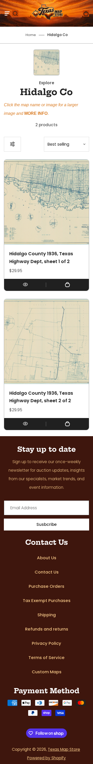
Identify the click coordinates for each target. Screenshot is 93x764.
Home (31, 34)
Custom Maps (46, 672)
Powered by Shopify (46, 758)
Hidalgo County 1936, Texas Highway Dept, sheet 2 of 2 (41, 397)
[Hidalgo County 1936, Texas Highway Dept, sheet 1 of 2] (46, 202)
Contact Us (47, 572)
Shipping (46, 615)
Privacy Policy (46, 643)
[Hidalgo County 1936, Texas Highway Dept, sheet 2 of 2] (46, 341)
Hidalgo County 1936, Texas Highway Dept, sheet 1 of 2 (41, 258)
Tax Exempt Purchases (47, 601)
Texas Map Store (64, 749)
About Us (46, 558)
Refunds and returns (46, 629)
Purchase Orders (46, 586)
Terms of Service (46, 658)
